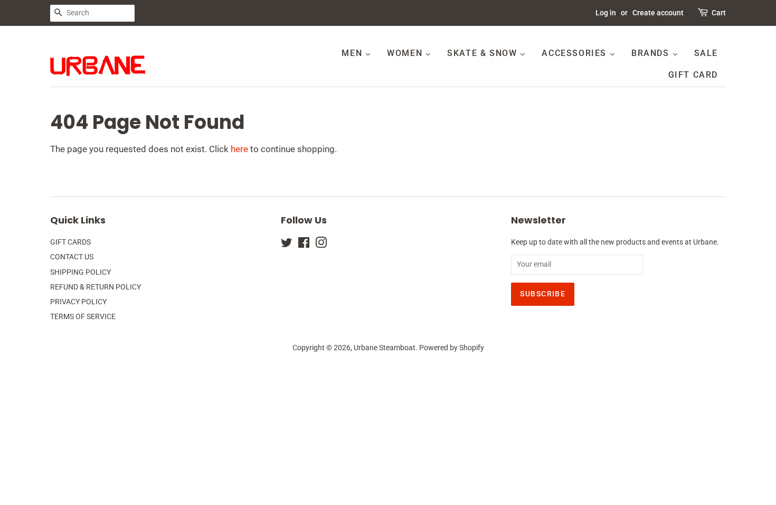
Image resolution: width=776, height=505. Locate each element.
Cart (719, 12)
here (239, 149)
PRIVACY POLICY (78, 301)
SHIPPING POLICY (80, 272)
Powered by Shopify (451, 347)
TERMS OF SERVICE (83, 316)
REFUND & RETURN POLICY (95, 287)
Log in (605, 12)
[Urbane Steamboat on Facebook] (304, 244)
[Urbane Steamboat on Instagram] (321, 244)
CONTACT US (71, 257)
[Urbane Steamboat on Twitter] (286, 244)
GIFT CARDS (70, 242)
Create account (658, 12)
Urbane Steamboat (384, 347)
